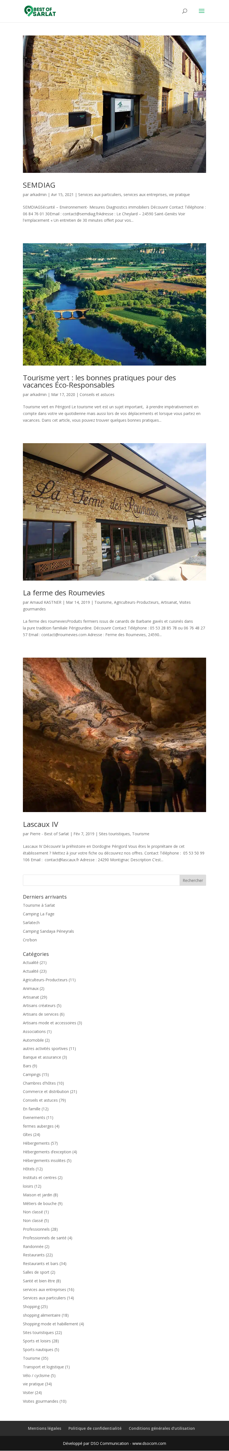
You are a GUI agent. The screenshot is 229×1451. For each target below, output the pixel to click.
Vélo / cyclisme (36, 1375)
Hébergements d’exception (47, 1151)
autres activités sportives (45, 1048)
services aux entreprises (145, 194)
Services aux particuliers (99, 194)
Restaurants (34, 1254)
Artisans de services (41, 1014)
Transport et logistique (43, 1366)
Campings (32, 1074)
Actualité (31, 962)
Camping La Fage (38, 914)
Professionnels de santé (44, 1237)
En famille (31, 1108)
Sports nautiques (38, 1349)
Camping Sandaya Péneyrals (48, 931)
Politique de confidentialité (94, 1428)
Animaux (31, 988)
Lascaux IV (40, 824)
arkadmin (38, 194)
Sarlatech (31, 922)
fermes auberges (38, 1126)
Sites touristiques (114, 833)
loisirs (28, 1186)
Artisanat (169, 602)
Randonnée (33, 1246)
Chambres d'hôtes (39, 1083)
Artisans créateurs (39, 1005)
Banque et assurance (42, 1057)
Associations (34, 1031)
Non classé (33, 1211)
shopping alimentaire (42, 1315)
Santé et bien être (39, 1280)
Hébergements (36, 1143)
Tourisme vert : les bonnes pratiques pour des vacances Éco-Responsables (99, 381)
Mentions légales (44, 1428)
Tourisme (103, 602)
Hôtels (29, 1168)
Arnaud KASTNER (45, 602)
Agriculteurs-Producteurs (136, 602)
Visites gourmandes (40, 1401)
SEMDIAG (39, 185)
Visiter (28, 1392)
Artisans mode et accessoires (49, 1022)
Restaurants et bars (40, 1263)
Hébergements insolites (44, 1160)
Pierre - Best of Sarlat (49, 833)
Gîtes (27, 1134)
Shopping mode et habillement (50, 1323)
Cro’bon (30, 939)
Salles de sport (36, 1272)
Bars (27, 1065)
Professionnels (36, 1229)
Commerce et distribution (46, 1091)
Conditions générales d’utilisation (162, 1428)
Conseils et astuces (97, 394)
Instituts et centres (40, 1177)
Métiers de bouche (40, 1203)
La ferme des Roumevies (64, 593)
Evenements (34, 1117)
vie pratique (179, 194)
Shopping (31, 1306)
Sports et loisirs (37, 1340)
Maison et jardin (37, 1194)
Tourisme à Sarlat (39, 905)
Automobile (33, 1040)
